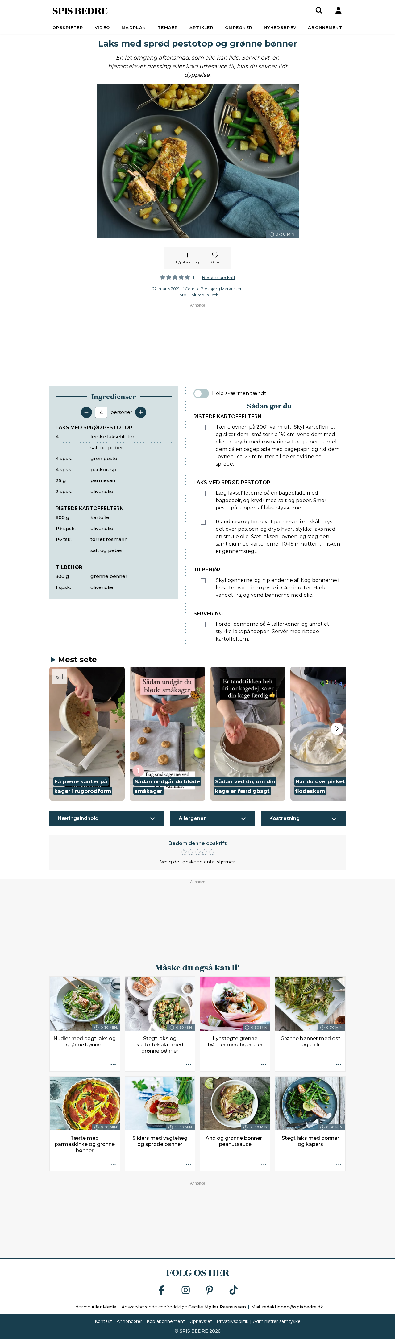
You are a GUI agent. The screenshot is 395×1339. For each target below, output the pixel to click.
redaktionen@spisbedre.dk (292, 1307)
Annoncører (129, 1321)
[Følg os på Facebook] (162, 1290)
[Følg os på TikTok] (233, 1290)
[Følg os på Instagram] (186, 1290)
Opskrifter (67, 27)
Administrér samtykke (277, 1321)
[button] (87, 734)
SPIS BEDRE (80, 10)
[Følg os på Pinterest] (209, 1290)
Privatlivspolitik (232, 1321)
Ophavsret (200, 1321)
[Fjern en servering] (86, 412)
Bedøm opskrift (218, 277)
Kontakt (103, 1321)
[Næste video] (337, 729)
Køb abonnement (166, 1321)
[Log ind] (338, 10)
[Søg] (319, 10)
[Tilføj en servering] (140, 412)
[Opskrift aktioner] (113, 1064)
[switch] (201, 393)
